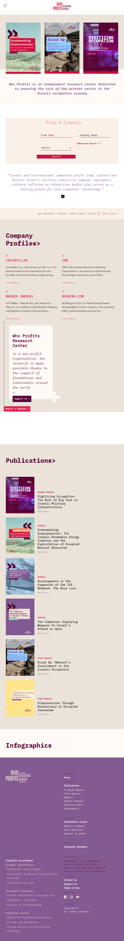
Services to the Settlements (24, 905)
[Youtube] (77, 897)
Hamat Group (68, 214)
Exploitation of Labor (20, 883)
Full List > (110, 213)
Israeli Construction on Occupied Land (31, 895)
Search (56, 156)
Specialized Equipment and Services (29, 918)
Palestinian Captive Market (24, 869)
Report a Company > (17, 409)
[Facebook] (65, 897)
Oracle (52, 214)
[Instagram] (71, 897)
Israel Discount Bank (92, 214)
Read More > (44, 512)
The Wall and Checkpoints (22, 922)
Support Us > (22, 399)
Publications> (31, 461)
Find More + (13, 283)
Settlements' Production (22, 900)
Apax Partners (36, 214)
